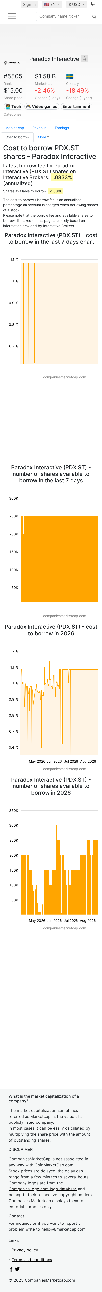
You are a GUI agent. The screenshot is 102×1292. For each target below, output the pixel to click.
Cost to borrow (17, 137)
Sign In (29, 4)
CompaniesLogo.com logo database (43, 1188)
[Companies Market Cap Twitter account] (17, 1270)
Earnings (62, 128)
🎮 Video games (41, 106)
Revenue (39, 128)
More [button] (42, 137)
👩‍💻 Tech (13, 106)
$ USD (75, 4)
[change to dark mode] (93, 5)
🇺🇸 (50, 4)
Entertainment (76, 106)
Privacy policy (25, 1249)
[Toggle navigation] (12, 16)
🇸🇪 (70, 76)
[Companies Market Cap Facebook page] (11, 1270)
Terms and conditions (32, 1259)
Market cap (14, 128)
